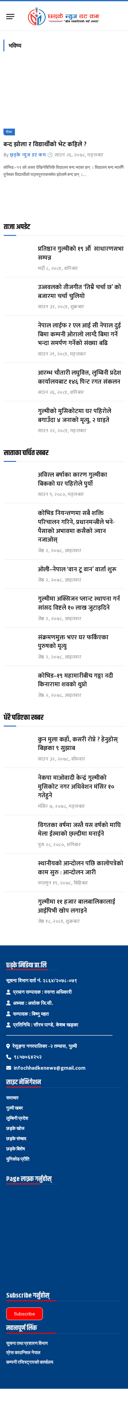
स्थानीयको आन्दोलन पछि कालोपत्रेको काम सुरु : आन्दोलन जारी (80, 868)
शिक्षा (9, 132)
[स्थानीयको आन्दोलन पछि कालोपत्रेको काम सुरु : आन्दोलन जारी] (18, 869)
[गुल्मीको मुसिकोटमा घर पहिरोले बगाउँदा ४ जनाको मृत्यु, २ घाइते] (18, 417)
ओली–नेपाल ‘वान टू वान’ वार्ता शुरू (77, 569)
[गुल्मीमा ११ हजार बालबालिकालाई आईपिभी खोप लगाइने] (18, 907)
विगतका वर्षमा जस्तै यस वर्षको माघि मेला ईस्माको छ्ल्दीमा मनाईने (79, 829)
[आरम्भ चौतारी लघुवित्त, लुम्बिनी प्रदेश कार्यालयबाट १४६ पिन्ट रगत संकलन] (18, 378)
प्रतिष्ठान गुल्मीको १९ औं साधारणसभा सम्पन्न (81, 253)
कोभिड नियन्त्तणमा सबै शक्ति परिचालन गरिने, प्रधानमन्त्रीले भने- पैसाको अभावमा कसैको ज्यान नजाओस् (76, 526)
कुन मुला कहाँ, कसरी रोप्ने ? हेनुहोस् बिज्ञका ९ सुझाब (78, 744)
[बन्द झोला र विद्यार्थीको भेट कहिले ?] (64, 99)
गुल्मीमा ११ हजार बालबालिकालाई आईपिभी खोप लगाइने (76, 906)
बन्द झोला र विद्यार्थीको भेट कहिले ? (44, 144)
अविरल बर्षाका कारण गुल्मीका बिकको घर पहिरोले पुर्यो (72, 479)
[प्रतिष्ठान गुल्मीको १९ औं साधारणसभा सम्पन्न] (18, 254)
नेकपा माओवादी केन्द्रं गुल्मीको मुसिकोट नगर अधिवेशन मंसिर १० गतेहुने (76, 787)
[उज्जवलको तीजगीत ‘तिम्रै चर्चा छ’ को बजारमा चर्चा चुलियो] (18, 293)
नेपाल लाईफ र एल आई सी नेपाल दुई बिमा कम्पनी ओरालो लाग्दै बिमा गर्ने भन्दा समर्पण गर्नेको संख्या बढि (79, 334)
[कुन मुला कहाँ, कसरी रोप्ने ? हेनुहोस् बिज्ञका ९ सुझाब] (18, 745)
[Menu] (10, 16)
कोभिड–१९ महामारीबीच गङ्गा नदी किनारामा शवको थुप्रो (75, 680)
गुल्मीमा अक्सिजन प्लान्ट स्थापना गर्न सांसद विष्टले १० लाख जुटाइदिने (79, 603)
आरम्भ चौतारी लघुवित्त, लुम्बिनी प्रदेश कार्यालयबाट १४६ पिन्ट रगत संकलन (79, 377)
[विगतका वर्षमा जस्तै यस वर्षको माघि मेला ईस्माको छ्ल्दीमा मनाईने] (18, 831)
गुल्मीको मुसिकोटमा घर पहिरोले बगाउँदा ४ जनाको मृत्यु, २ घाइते (74, 415)
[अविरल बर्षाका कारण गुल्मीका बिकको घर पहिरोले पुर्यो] (18, 480)
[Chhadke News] (66, 16)
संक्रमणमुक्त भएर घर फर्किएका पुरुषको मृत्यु (73, 642)
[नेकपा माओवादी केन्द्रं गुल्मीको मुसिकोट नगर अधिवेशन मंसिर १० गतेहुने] (18, 783)
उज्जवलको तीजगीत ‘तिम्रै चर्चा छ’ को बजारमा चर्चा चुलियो (79, 291)
